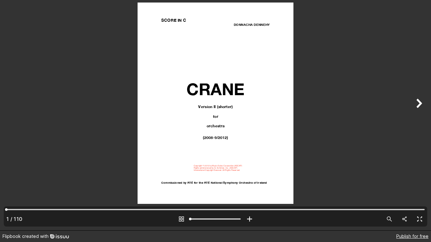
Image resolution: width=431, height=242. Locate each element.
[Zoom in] (249, 219)
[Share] (404, 219)
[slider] (215, 219)
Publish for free (412, 236)
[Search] (389, 219)
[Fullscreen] (419, 219)
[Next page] (418, 115)
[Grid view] (181, 219)
